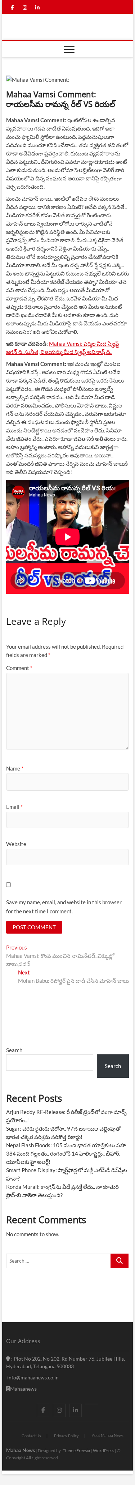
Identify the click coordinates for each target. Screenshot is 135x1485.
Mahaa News (20, 1450)
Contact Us (31, 1435)
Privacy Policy (66, 1435)
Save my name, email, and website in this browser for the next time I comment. (64, 907)
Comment (19, 668)
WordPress (103, 1450)
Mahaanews (23, 1389)
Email (14, 806)
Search (14, 1050)
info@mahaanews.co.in (32, 1377)
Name (14, 768)
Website (16, 844)
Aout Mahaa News (107, 1435)
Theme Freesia (76, 1450)
